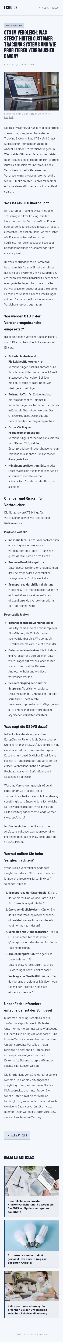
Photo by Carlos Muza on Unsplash (30, 113)
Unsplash (8, 117)
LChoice (11, 8)
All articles (50, 7)
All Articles (19, 1135)
